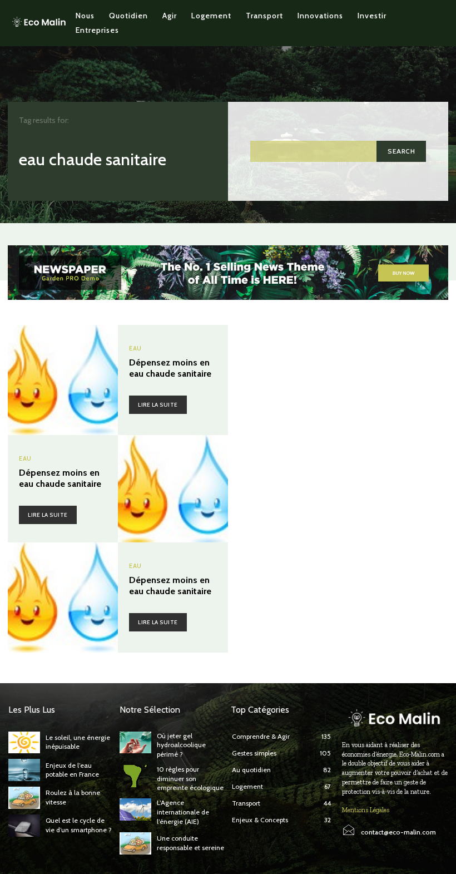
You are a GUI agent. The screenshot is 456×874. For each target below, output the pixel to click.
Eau (135, 348)
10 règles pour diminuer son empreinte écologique (190, 778)
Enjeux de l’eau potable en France (72, 770)
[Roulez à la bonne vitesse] (24, 798)
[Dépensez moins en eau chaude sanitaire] (63, 380)
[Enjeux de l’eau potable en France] (24, 770)
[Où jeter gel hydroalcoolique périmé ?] (135, 743)
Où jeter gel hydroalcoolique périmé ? (181, 745)
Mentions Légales (365, 810)
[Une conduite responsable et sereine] (135, 843)
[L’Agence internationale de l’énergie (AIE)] (135, 809)
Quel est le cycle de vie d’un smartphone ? (79, 825)
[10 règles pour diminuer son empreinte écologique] (135, 776)
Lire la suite (158, 404)
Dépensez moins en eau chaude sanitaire (170, 367)
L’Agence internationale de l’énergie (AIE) (183, 812)
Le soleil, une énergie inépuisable (78, 742)
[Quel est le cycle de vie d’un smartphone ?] (24, 825)
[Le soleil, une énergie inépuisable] (24, 743)
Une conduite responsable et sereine (190, 843)
